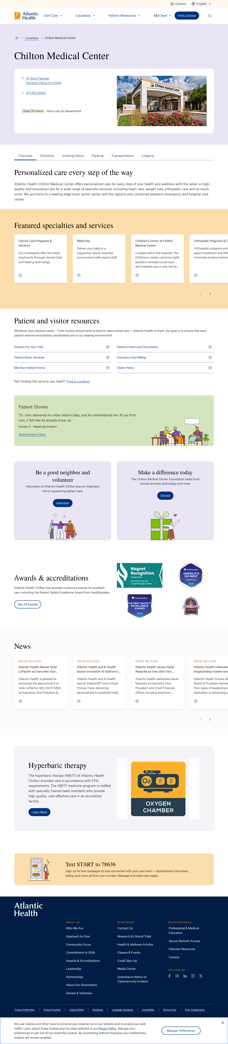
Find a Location (78, 381)
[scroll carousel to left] (200, 293)
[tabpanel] (114, 395)
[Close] (222, 1022)
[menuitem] (178, 4)
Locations (31, 37)
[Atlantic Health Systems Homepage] (28, 909)
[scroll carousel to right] (210, 293)
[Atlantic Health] (16, 38)
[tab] (25, 155)
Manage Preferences (181, 1030)
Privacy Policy (107, 1028)
